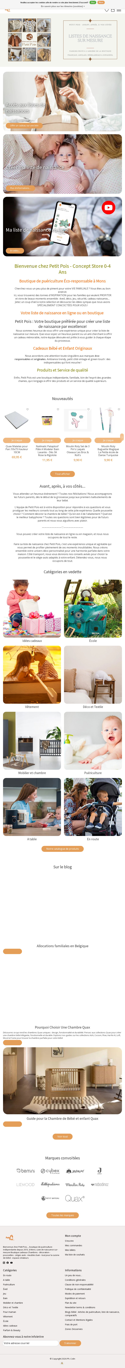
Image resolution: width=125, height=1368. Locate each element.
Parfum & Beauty (11, 1330)
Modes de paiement (75, 1293)
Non (101, 2)
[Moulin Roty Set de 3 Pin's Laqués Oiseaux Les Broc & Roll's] (77, 420)
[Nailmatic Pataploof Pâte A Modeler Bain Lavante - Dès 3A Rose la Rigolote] (47, 420)
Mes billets (70, 1250)
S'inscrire (69, 1240)
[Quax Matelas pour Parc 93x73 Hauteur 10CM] (16, 420)
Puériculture (93, 773)
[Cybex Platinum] (50, 1171)
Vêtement (32, 707)
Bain (5, 1298)
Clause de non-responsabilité (79, 1284)
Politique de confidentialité (78, 1289)
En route (93, 839)
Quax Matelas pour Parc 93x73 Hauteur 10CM (16, 449)
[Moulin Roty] (74, 1185)
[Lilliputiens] (50, 1185)
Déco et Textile (93, 707)
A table (32, 839)
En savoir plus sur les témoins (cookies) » (63, 6)
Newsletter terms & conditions (80, 1307)
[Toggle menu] (119, 10)
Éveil (5, 1289)
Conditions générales (75, 1279)
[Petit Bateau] (50, 1198)
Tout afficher (62, 474)
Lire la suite (12, 951)
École (93, 641)
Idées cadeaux (32, 641)
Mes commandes (73, 1245)
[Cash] (62, 1363)
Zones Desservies (74, 1329)
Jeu (4, 1293)
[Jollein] (99, 1171)
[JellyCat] (74, 1171)
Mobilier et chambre (32, 773)
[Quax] (74, 1198)
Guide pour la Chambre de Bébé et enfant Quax (62, 1118)
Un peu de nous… (73, 1275)
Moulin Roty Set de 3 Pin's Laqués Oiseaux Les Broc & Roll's (77, 451)
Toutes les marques (62, 1215)
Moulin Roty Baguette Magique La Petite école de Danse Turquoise (108, 451)
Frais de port (71, 1324)
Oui (93, 2)
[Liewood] (25, 1185)
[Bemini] (25, 1171)
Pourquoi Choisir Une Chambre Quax (62, 1027)
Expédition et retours (75, 1298)
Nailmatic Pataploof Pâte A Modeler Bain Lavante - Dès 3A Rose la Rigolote (47, 451)
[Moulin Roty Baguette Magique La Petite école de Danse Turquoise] (108, 420)
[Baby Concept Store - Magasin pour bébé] (7, 10)
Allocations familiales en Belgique (62, 946)
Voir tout (62, 1136)
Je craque (17, 440)
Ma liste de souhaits (75, 1254)
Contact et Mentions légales (79, 1319)
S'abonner (70, 1343)
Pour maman (9, 1311)
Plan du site (70, 1302)
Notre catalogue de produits (62, 848)
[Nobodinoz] (99, 1185)
